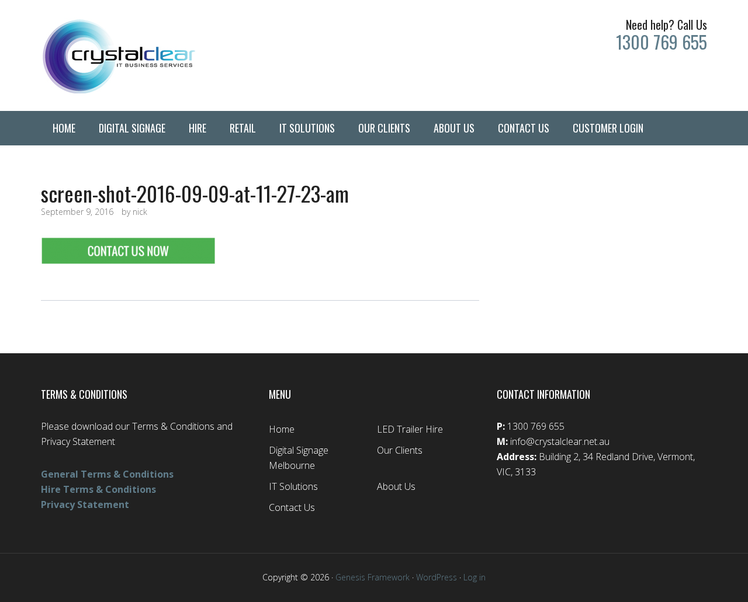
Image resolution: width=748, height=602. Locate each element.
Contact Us (292, 507)
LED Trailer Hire (410, 429)
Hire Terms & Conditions (98, 489)
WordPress (436, 577)
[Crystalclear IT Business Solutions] (146, 55)
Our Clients (400, 450)
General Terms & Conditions (107, 474)
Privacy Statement (85, 504)
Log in (474, 577)
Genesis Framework (372, 577)
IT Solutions (293, 486)
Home (282, 429)
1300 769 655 (661, 42)
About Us (396, 486)
